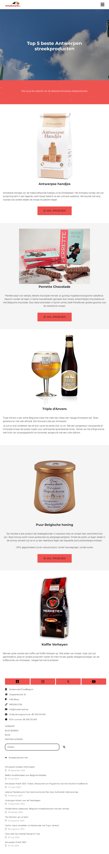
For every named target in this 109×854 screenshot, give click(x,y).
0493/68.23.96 (15, 704)
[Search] (64, 747)
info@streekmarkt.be (18, 709)
